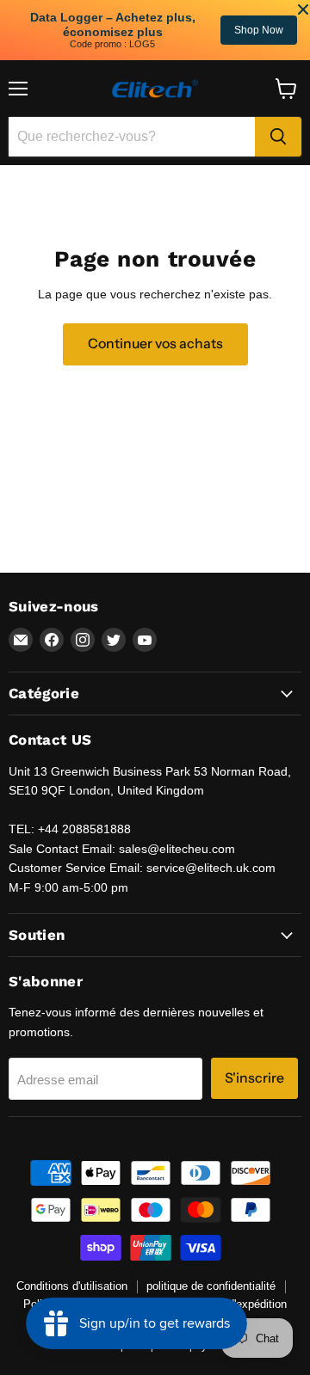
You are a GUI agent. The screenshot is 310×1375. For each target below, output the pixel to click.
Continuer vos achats (155, 343)
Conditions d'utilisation (71, 1286)
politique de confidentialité (211, 1286)
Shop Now (54, 30)
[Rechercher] (278, 137)
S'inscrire (254, 1078)
